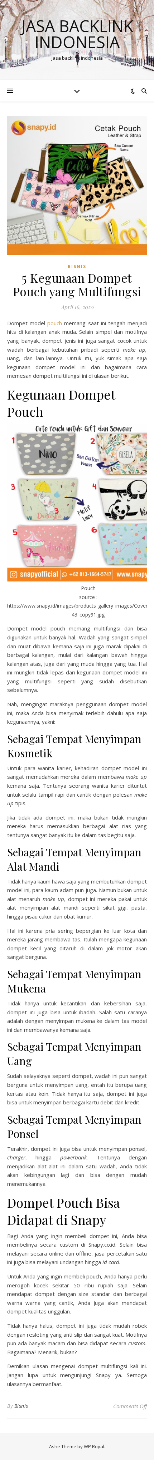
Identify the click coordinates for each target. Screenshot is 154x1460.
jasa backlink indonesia (77, 34)
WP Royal (94, 1446)
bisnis (77, 266)
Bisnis (21, 1405)
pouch (54, 323)
